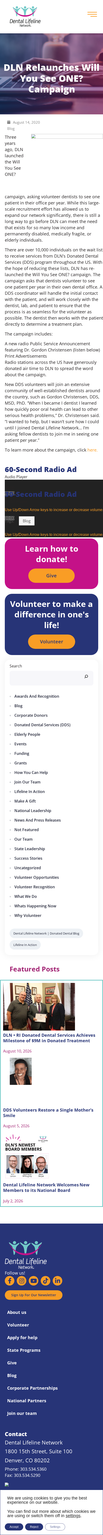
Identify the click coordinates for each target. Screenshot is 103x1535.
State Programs (23, 1350)
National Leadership (32, 810)
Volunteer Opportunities (36, 877)
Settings (55, 1527)
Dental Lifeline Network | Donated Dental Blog (46, 933)
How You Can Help (31, 772)
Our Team (23, 839)
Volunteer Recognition (34, 886)
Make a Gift (25, 801)
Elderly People (27, 734)
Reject (34, 1527)
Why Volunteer (27, 915)
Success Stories (28, 858)
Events (20, 744)
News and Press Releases (37, 820)
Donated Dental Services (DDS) (42, 724)
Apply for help (22, 1337)
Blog (11, 128)
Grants (20, 763)
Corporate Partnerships (32, 1388)
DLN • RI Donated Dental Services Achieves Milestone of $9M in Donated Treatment (49, 1037)
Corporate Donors (31, 715)
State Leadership (29, 848)
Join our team (27, 782)
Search (16, 666)
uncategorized (27, 867)
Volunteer (18, 1325)
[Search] (86, 676)
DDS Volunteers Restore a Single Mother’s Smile (48, 1112)
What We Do (25, 896)
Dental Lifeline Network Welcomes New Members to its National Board (46, 1187)
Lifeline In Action (29, 791)
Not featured (26, 829)
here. (92, 450)
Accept (14, 1527)
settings (73, 1516)
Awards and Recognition (36, 696)
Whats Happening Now (35, 906)
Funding (21, 753)
